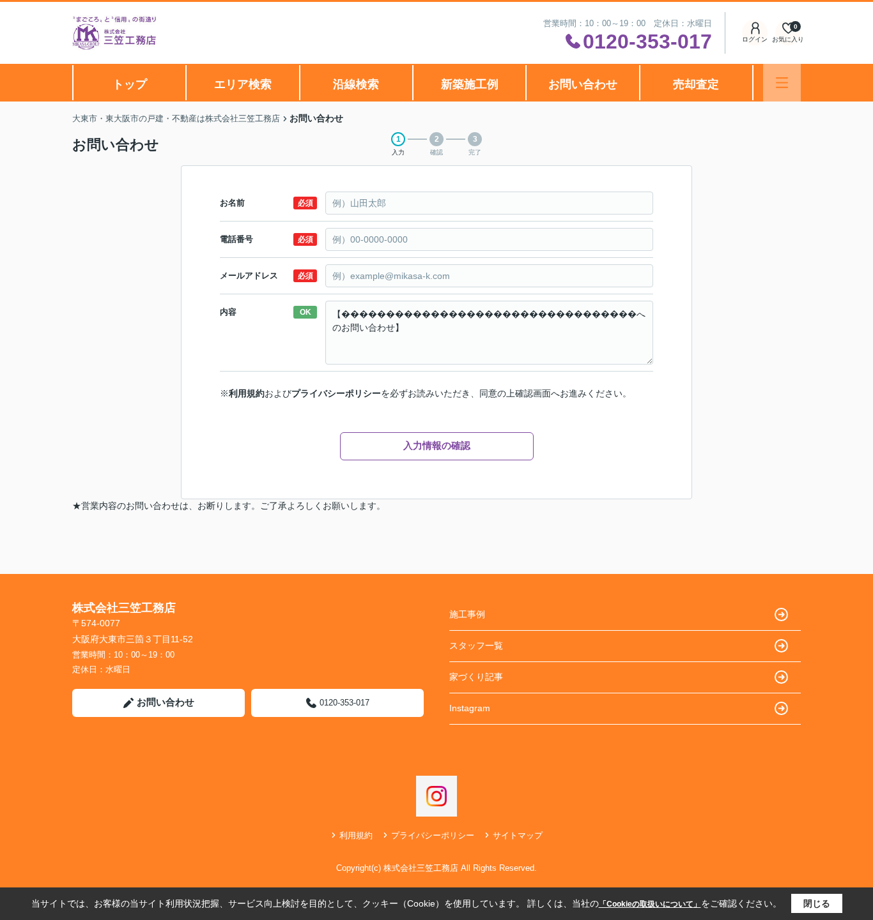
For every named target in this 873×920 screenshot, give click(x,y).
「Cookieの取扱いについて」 (650, 904)
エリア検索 (243, 84)
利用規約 (247, 393)
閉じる (816, 903)
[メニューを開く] (781, 82)
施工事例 (467, 614)
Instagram (469, 708)
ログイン (755, 39)
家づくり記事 (476, 677)
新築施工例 (469, 84)
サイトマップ (518, 835)
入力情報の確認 (436, 445)
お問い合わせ (582, 84)
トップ (129, 84)
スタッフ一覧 (476, 645)
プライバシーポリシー (336, 393)
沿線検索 (356, 84)
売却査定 (696, 84)
